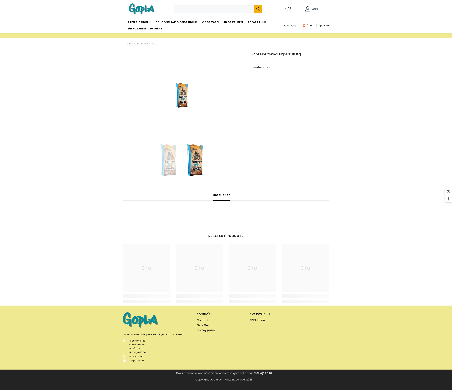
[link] (146, 296)
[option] (182, 95)
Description (221, 195)
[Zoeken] (218, 9)
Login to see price (261, 67)
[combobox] (214, 9)
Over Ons (290, 25)
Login (315, 9)
